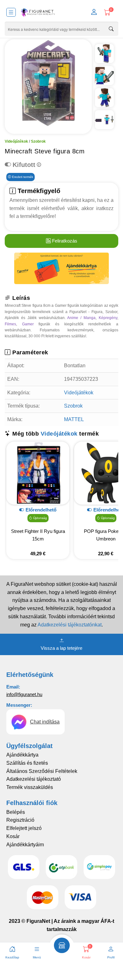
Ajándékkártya (22, 754)
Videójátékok (16, 141)
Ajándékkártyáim (25, 844)
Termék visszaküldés (29, 787)
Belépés (15, 812)
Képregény (108, 318)
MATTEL (74, 419)
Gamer (28, 324)
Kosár (13, 836)
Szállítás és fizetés (27, 763)
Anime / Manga (81, 318)
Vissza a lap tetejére (61, 648)
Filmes (10, 324)
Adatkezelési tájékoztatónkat (70, 624)
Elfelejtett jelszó (24, 828)
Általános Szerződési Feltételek (41, 771)
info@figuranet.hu (24, 694)
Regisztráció (20, 820)
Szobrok (38, 141)
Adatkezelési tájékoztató (33, 779)
